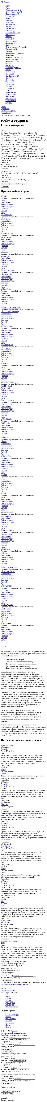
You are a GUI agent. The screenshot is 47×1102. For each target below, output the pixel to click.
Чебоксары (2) (10, 92)
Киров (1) (9, 45)
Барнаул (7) (9, 20)
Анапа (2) (9, 18)
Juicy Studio (5, 846)
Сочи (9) (8, 78)
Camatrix (4, 749)
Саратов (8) (9, 74)
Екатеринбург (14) (12, 33)
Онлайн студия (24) (13, 10)
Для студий (9, 1005)
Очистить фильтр (8, 184)
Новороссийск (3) (12, 61)
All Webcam (5, 2)
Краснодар (9, 1023)
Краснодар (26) (11, 49)
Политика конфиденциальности (13, 1033)
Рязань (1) (9, 70)
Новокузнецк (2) (11, 59)
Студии (8, 999)
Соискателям (10, 101)
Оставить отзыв (7, 745)
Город (7, 6)
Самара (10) (10, 72)
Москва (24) (10, 16)
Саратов (8, 1021)
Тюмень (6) (9, 88)
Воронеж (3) (10, 31)
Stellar (3, 770)
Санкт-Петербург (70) (13, 12)
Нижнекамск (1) (11, 55)
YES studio (5, 922)
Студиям (8, 103)
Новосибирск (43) (12, 14)
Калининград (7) (11, 41)
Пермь (7, 1025)
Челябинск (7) (10, 94)
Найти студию (21, 184)
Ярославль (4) (10, 99)
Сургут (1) (9, 80)
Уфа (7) (8, 90)
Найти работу (6, 980)
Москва (8, 1017)
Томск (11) (9, 84)
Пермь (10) (9, 66)
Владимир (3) (10, 26)
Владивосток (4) (11, 24)
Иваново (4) (10, 35)
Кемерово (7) (10, 43)
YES (2, 902)
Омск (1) (8, 64)
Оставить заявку (7, 1051)
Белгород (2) (10, 22)
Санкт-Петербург (12, 1015)
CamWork (4, 805)
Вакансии (9, 1001)
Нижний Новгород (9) (14, 57)
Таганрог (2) (10, 82)
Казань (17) (9, 39)
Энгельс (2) (9, 97)
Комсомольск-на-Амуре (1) (15, 47)
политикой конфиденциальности (15, 984)
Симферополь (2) (12, 76)
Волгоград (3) (10, 28)
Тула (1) (8, 86)
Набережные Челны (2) (14, 53)
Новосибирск (10, 1019)
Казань (8, 1027)
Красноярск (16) (11, 51)
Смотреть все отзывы (9, 941)
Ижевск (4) (9, 37)
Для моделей (10, 1003)
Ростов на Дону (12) (13, 68)
